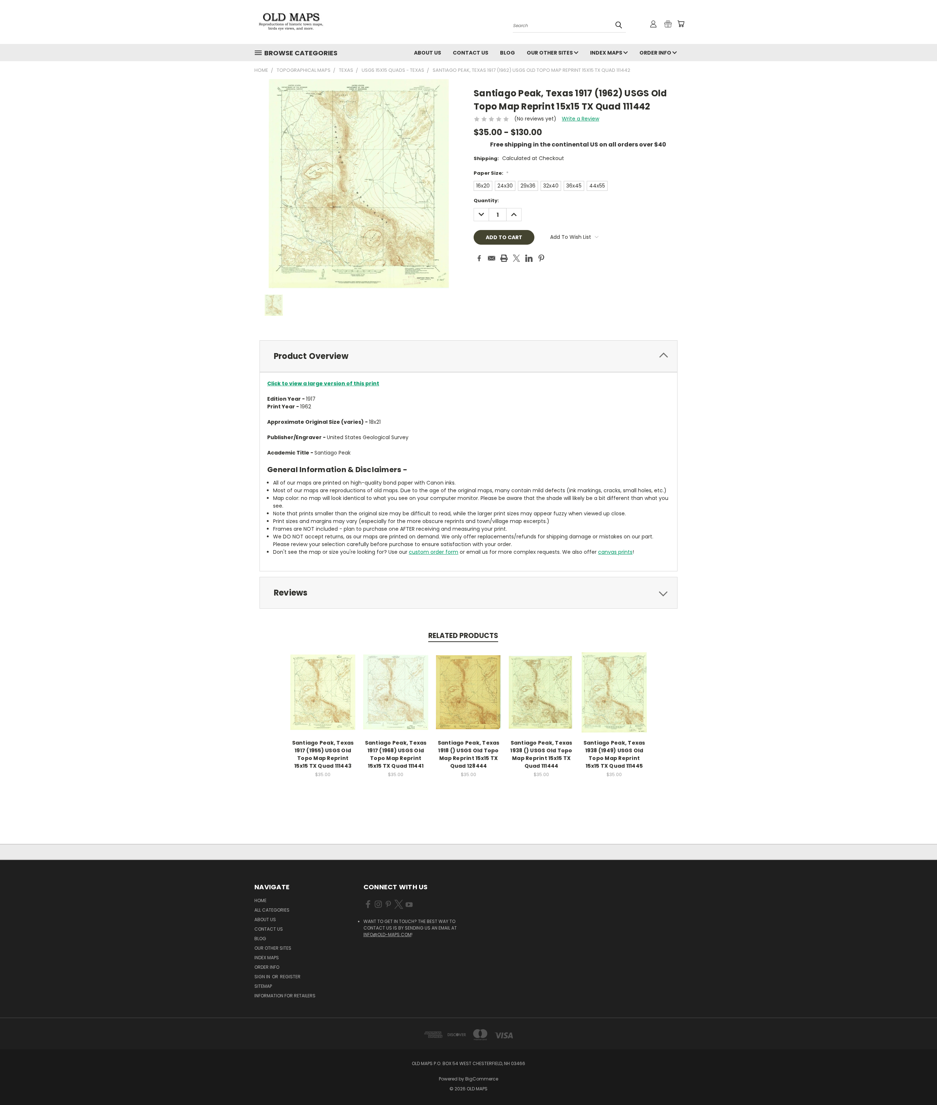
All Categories (272, 910)
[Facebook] (479, 258)
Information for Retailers (285, 996)
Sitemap (263, 986)
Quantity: (486, 200)
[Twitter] (516, 258)
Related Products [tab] (463, 636)
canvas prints (615, 552)
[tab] (468, 356)
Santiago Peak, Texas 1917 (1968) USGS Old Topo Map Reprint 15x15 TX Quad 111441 (396, 754)
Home (260, 900)
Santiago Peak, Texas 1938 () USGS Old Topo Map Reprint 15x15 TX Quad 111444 (541, 754)
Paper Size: (491, 173)
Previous (918, 1082)
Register (290, 977)
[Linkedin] (529, 258)
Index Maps (606, 52)
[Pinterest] (541, 258)
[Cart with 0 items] (680, 23)
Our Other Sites (550, 52)
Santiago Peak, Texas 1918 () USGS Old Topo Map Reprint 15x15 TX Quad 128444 (469, 754)
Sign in (262, 977)
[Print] (504, 258)
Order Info (655, 52)
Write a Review (580, 118)
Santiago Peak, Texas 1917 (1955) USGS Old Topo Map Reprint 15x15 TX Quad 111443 (323, 754)
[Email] (491, 258)
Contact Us (470, 52)
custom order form (433, 552)
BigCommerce (481, 1079)
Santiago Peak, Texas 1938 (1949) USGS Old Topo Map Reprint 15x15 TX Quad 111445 (614, 754)
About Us (427, 52)
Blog (507, 52)
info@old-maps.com (387, 934)
